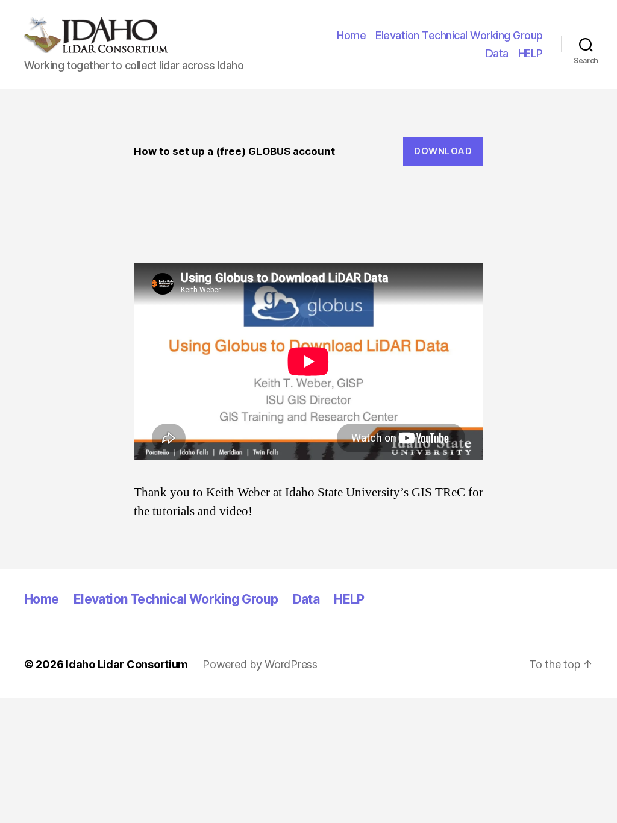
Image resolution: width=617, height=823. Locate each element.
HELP (530, 53)
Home (351, 35)
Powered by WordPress (260, 664)
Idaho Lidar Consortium (127, 664)
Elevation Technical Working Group (459, 35)
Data (497, 53)
